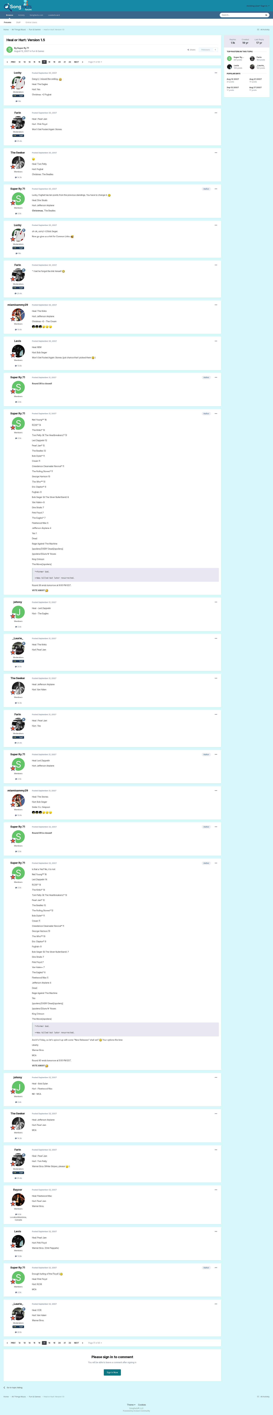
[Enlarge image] (60, 79)
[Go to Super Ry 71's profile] (9, 50)
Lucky (17, 72)
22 (70, 62)
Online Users (31, 22)
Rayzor (17, 1189)
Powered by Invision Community (136, 1411)
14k (19, 101)
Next (76, 62)
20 (59, 62)
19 (54, 62)
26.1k (19, 666)
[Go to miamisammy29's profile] (18, 314)
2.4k (19, 627)
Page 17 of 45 (94, 62)
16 (39, 62)
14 (29, 62)
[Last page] (83, 62)
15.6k (19, 329)
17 (44, 62)
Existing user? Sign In (257, 6)
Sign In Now (112, 1372)
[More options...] (216, 73)
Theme (130, 1405)
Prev (13, 62)
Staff (18, 22)
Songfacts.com (36, 15)
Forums (7, 22)
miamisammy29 (18, 304)
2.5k (19, 213)
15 (34, 62)
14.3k (19, 177)
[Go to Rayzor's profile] (18, 1199)
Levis (17, 340)
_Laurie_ (17, 638)
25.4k (19, 141)
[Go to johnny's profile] (18, 612)
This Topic (254, 15)
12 (19, 62)
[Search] (266, 15)
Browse (9, 15)
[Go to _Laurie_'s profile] (18, 648)
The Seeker (18, 152)
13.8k (19, 366)
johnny (18, 601)
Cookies (142, 1405)
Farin (18, 112)
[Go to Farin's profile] (18, 122)
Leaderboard (54, 15)
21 (65, 62)
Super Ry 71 (23, 48)
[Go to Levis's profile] (18, 351)
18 (49, 62)
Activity (21, 15)
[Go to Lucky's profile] (18, 82)
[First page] (7, 62)
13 (24, 62)
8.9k (19, 1214)
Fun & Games (38, 51)
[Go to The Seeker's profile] (18, 162)
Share (192, 50)
